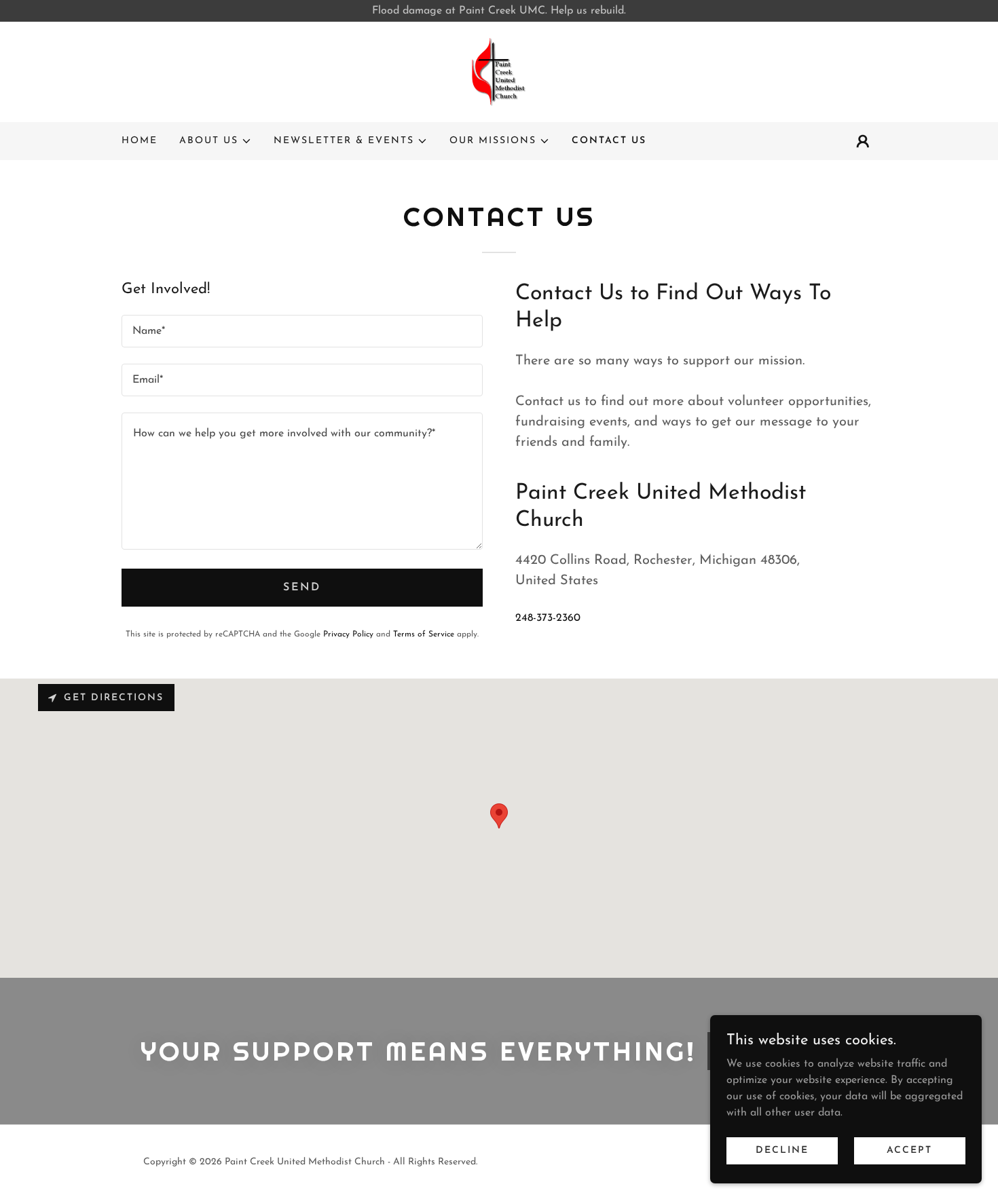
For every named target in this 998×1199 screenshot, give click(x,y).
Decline (782, 1150)
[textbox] (302, 331)
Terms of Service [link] (423, 634)
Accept (909, 1150)
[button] (215, 141)
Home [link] (140, 141)
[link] (498, 71)
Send (301, 587)
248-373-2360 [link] (547, 618)
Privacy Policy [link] (348, 634)
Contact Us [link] (609, 141)
